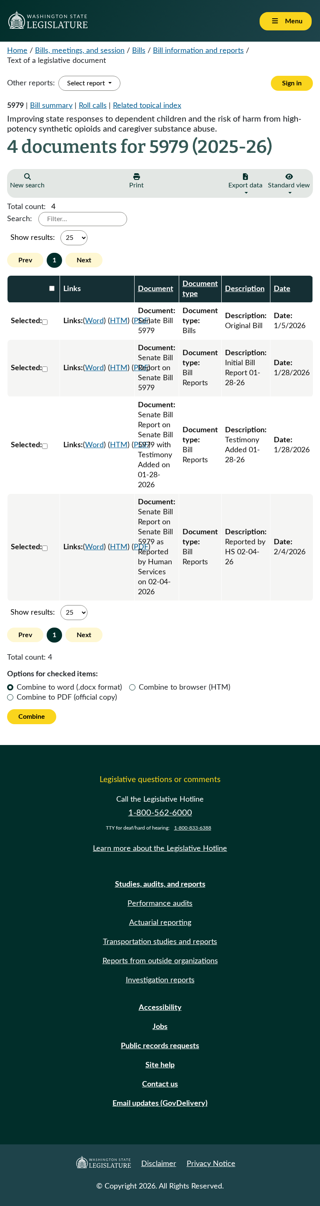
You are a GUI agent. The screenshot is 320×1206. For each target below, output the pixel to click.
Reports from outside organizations (160, 961)
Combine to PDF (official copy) (67, 697)
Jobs (160, 1027)
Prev (25, 260)
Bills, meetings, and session (80, 51)
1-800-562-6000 (160, 813)
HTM (119, 321)
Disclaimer (158, 1164)
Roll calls (93, 106)
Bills (138, 51)
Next (84, 260)
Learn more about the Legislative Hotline (160, 848)
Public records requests (160, 1046)
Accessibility (160, 1008)
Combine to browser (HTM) (184, 687)
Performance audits (160, 903)
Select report (87, 83)
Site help (160, 1065)
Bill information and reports (198, 51)
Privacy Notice (211, 1164)
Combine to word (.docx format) (69, 687)
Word (94, 321)
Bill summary (51, 106)
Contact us (160, 1084)
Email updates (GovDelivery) (160, 1103)
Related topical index (147, 106)
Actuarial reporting (160, 923)
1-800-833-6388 (192, 827)
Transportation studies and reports (160, 942)
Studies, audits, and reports (160, 884)
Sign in (292, 83)
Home (17, 51)
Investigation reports (160, 980)
